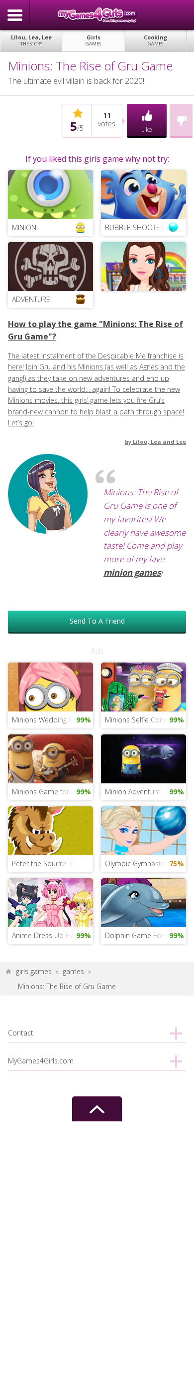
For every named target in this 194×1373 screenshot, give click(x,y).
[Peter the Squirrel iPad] (51, 830)
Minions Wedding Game (50, 719)
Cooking (155, 40)
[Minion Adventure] (144, 758)
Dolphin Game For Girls (142, 935)
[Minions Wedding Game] (51, 686)
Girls (93, 40)
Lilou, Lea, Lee (31, 40)
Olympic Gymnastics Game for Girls (146, 863)
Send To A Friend (97, 621)
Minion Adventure (133, 791)
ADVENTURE (31, 299)
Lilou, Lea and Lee (159, 441)
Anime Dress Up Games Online (53, 935)
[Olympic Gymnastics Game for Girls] (144, 830)
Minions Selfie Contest (140, 719)
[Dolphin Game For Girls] (144, 902)
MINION (24, 227)
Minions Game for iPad (48, 791)
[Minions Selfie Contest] (144, 686)
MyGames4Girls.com (97, 15)
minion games (132, 572)
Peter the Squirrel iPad (48, 863)
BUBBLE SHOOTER (134, 227)
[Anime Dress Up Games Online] (51, 902)
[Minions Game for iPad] (51, 758)
